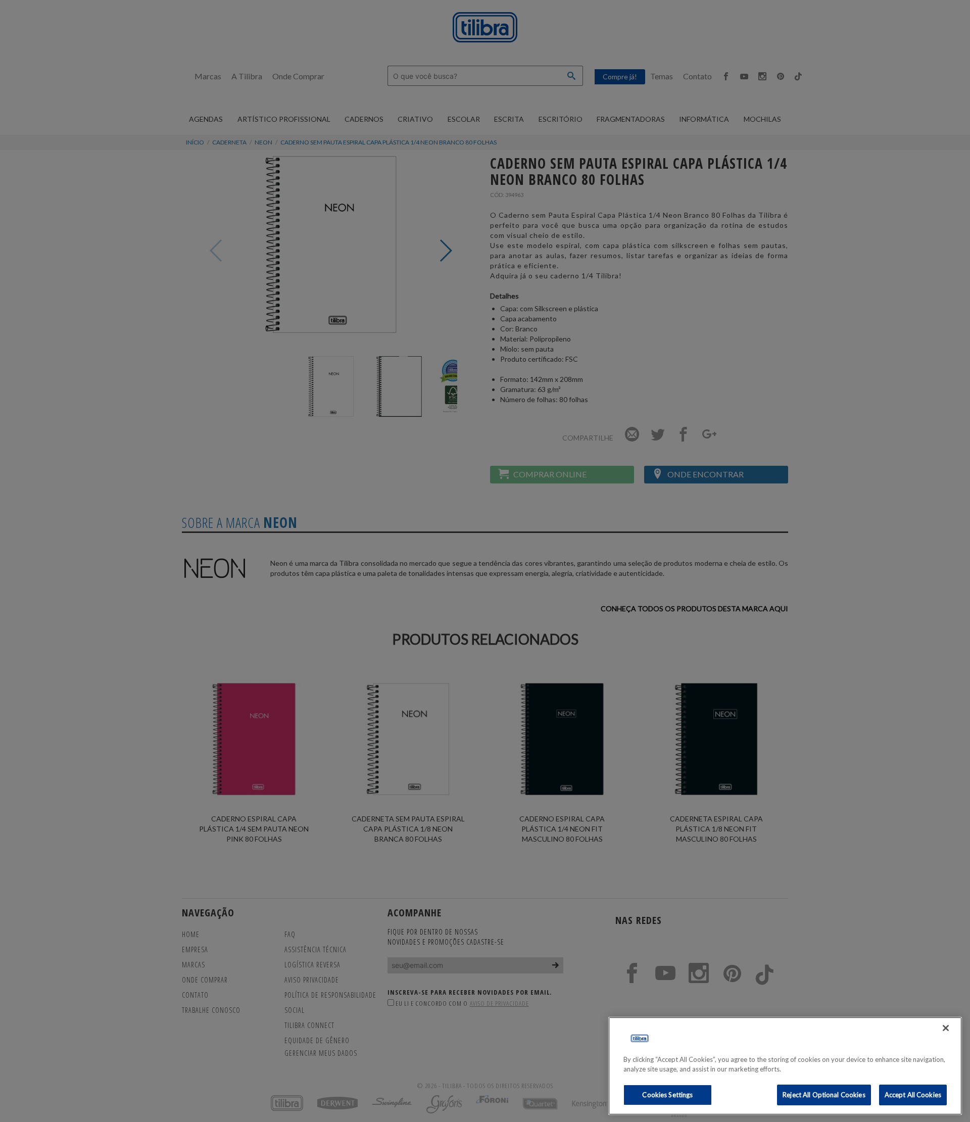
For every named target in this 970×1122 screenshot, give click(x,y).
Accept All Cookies (913, 1095)
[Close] (946, 1028)
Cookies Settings (667, 1095)
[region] (785, 1066)
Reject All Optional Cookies (824, 1095)
